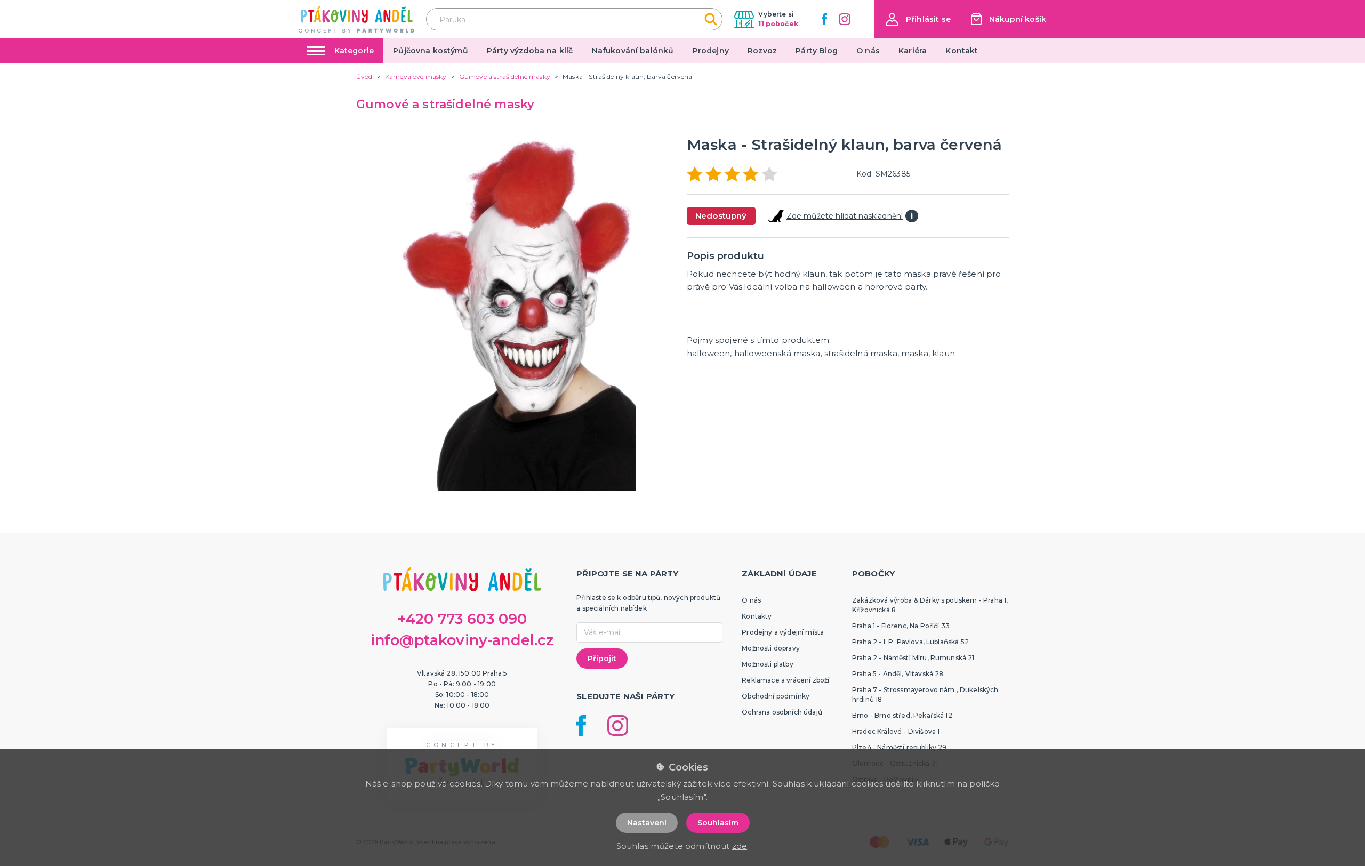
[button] (918, 19)
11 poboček (778, 24)
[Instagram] (845, 19)
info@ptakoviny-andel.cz (462, 640)
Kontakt (961, 50)
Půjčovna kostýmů (430, 50)
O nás (868, 50)
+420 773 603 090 (462, 619)
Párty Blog (817, 50)
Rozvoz (762, 50)
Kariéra (912, 50)
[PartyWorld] (356, 19)
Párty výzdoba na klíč (530, 50)
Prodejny (711, 50)
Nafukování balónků (633, 50)
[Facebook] (824, 19)
